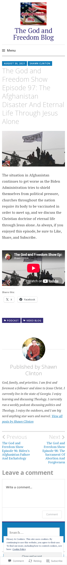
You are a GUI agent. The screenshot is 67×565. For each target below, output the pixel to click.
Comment (52, 514)
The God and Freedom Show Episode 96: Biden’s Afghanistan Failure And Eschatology (16, 447)
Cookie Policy (19, 549)
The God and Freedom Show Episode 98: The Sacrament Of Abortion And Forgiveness (53, 449)
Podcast (13, 320)
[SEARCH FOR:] (33, 532)
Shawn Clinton (40, 63)
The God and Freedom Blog (33, 34)
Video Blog (33, 320)
